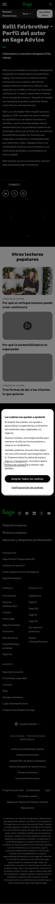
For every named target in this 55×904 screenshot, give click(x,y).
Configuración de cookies (27, 487)
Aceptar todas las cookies (27, 478)
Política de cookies (15, 464)
